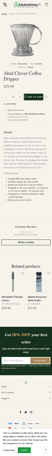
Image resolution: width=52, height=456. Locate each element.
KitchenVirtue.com (26, 4)
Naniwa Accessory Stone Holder (37, 299)
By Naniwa (34, 304)
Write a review (26, 242)
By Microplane (11, 304)
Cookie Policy (9, 450)
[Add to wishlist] (48, 97)
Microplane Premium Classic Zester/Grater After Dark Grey (12, 299)
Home (4, 14)
